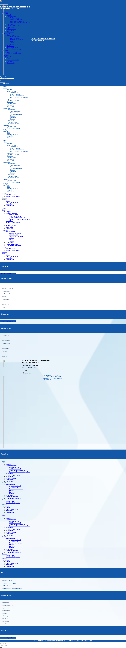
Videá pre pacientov (12, 134)
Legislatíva (10, 99)
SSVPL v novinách (15, 94)
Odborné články (11, 103)
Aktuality (9, 89)
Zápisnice (13, 117)
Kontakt (12, 119)
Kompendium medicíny (13, 123)
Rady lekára (6, 131)
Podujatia (6, 184)
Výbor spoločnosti (15, 111)
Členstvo (6, 125)
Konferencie (10, 120)
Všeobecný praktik (12, 122)
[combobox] (7, 78)
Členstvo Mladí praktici (13, 128)
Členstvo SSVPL (11, 126)
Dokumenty (10, 102)
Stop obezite (10, 137)
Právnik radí (10, 160)
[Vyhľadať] (1, 80)
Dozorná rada (14, 112)
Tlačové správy (14, 92)
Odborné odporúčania (13, 100)
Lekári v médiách (11, 91)
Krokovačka (10, 105)
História (12, 116)
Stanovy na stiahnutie (16, 114)
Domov (5, 140)
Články (5, 88)
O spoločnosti (11, 109)
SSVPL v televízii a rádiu (17, 95)
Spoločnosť (6, 108)
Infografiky (10, 136)
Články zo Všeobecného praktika (19, 97)
